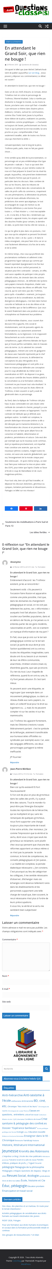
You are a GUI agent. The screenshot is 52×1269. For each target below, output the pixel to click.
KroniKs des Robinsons (34, 1151)
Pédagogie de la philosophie (29, 1167)
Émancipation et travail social (17, 1190)
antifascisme (16, 1101)
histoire (36, 1140)
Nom (5, 976)
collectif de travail (31, 1115)
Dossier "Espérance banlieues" (19, 1128)
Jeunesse (10, 1151)
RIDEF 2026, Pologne (11, 1220)
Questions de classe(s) (29, 65)
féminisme (19, 1140)
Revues (12, 1175)
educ (26, 1132)
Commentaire (10, 939)
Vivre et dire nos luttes (11, 1180)
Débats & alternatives (14, 42)
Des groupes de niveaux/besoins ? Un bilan (20, 1235)
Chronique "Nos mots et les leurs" (23, 1106)
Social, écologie (28, 1176)
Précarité (38, 1163)
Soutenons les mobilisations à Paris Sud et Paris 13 (26, 523)
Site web (6, 1001)
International (36, 1145)
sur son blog (33, 73)
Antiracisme (27, 1101)
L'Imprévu (6, 1156)
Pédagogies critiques (11, 1171)
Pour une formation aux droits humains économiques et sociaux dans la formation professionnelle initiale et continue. (25, 1228)
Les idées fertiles (38, 532)
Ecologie (20, 1132)
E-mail (6, 988)
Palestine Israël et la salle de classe (23, 1160)
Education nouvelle (36, 1131)
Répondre (14, 762)
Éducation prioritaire (35, 1186)
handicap (27, 1140)
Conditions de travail (33, 1119)
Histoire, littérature (14, 1145)
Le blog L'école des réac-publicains (27, 1156)
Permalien (41, 567)
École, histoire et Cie (33, 1180)
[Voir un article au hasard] (46, 26)
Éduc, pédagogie (14, 1185)
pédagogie (8, 1167)
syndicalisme (44, 1176)
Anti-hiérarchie (12, 1095)
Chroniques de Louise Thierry (18, 1111)
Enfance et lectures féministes (12, 1136)
